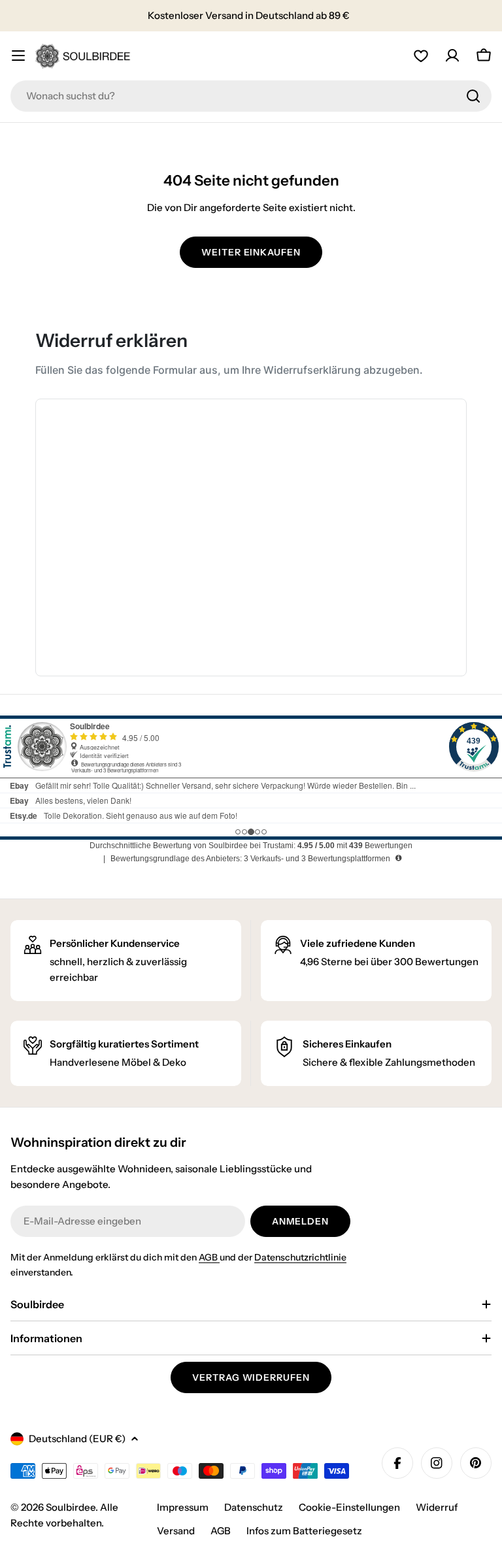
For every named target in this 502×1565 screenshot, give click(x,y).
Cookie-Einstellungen (349, 1507)
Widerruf (437, 1507)
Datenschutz (253, 1507)
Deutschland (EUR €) (77, 1438)
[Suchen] (473, 96)
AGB (209, 1257)
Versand (176, 1530)
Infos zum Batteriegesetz (304, 1530)
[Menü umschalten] (18, 55)
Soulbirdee (70, 1507)
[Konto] (452, 55)
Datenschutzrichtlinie (300, 1257)
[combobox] (251, 96)
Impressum (183, 1507)
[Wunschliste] (421, 55)
